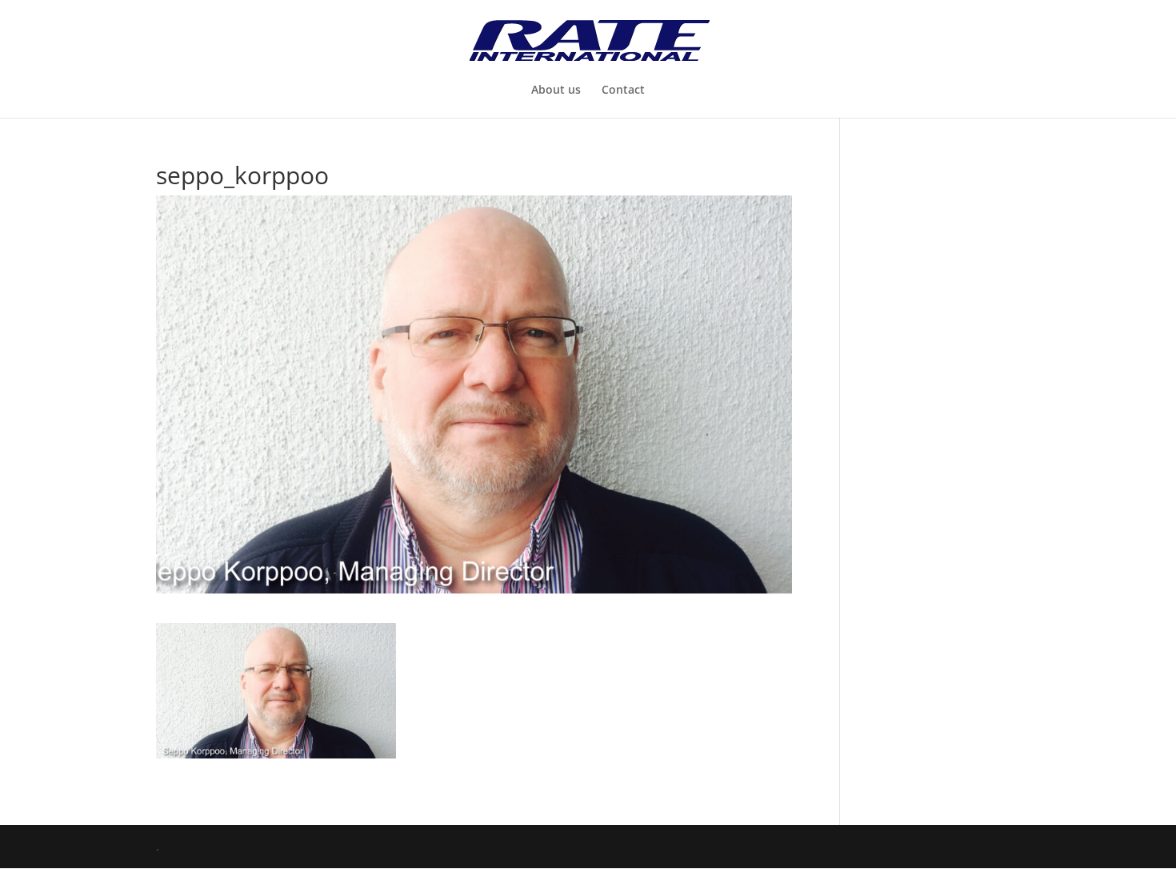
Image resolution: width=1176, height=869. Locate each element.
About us (556, 90)
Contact (623, 90)
